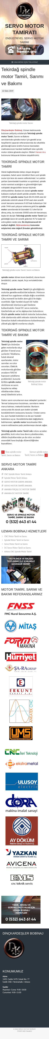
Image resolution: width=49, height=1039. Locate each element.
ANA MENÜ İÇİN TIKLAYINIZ (26, 62)
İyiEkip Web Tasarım (24, 1031)
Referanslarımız (23, 225)
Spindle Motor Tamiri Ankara (15, 478)
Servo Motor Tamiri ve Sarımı (16, 544)
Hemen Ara (40, 152)
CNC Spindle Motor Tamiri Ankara (17, 474)
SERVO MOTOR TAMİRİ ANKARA (18, 486)
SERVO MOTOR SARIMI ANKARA (18, 482)
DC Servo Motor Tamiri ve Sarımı (17, 548)
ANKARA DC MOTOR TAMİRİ (16, 493)
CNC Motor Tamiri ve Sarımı (15, 536)
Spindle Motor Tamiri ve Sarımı (16, 540)
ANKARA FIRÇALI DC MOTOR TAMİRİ (20, 490)
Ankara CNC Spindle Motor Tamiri (17, 552)
